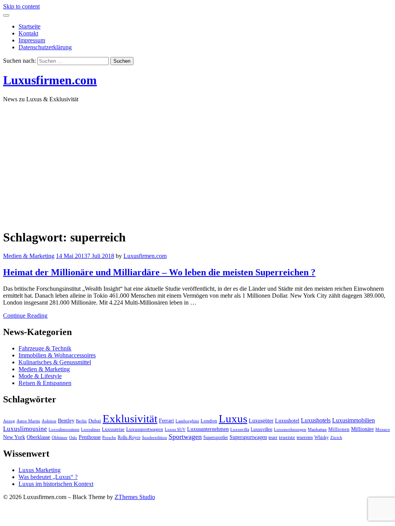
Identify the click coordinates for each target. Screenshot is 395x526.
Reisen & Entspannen (45, 383)
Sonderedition (154, 438)
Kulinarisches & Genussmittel (55, 362)
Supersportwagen (248, 437)
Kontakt (28, 33)
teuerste (287, 437)
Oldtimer (60, 438)
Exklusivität (130, 418)
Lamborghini (187, 421)
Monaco (382, 429)
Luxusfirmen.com (50, 80)
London (209, 421)
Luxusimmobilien (353, 420)
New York (14, 437)
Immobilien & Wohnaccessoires (57, 355)
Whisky (321, 437)
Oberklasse (38, 437)
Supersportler (215, 437)
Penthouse (90, 437)
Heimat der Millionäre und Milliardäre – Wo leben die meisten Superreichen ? (159, 272)
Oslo (73, 438)
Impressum (32, 40)
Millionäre (362, 429)
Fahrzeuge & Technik (45, 348)
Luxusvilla (239, 429)
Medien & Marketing (28, 256)
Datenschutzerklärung (45, 47)
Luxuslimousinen (64, 429)
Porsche (109, 438)
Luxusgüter (261, 421)
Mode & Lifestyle (40, 376)
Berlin (81, 421)
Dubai (94, 421)
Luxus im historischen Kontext (56, 484)
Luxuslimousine (25, 428)
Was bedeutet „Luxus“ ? (48, 477)
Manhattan (317, 429)
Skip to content (21, 6)
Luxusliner (90, 429)
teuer (272, 437)
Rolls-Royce (129, 437)
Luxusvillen (261, 429)
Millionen (338, 429)
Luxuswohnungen (290, 429)
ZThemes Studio (135, 497)
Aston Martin (28, 421)
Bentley (66, 421)
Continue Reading (25, 315)
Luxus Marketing (40, 470)
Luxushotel (287, 420)
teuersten (305, 437)
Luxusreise (113, 429)
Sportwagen (185, 437)
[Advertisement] (197, 163)
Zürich (336, 438)
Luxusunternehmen (208, 429)
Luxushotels (316, 420)
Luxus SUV (175, 429)
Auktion (49, 421)
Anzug (9, 421)
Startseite (30, 26)
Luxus (233, 418)
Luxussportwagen (144, 429)
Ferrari (166, 420)
